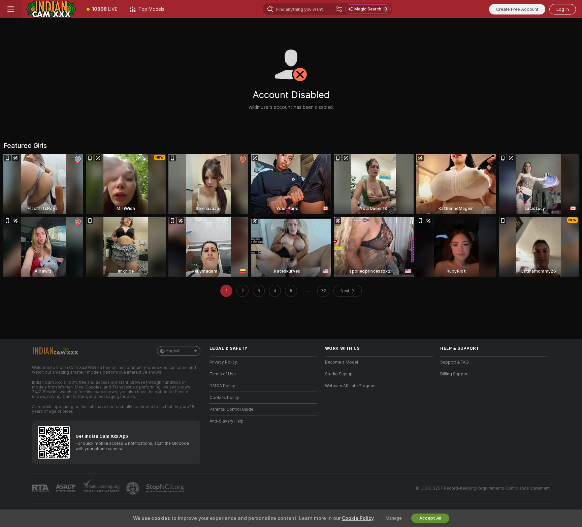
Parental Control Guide (231, 409)
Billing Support (454, 374)
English (173, 350)
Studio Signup (339, 374)
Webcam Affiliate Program (350, 385)
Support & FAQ (454, 362)
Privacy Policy (223, 362)
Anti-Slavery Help (226, 421)
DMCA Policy (222, 385)
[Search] (339, 9)
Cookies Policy (224, 397)
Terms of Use (222, 374)
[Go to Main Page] (51, 9)
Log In (562, 9)
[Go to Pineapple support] (133, 488)
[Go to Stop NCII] (166, 488)
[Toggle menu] (11, 9)
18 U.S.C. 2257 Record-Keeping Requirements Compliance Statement (482, 488)
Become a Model (341, 362)
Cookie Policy (358, 518)
